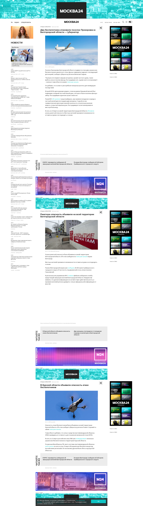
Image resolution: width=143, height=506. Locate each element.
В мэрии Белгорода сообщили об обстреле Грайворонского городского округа (88, 163)
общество (13, 220)
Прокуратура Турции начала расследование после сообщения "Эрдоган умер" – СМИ (19, 88)
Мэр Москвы (15, 47)
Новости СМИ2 (39, 197)
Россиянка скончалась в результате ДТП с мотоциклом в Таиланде (20, 161)
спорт (15, 189)
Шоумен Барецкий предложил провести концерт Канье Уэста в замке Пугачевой (21, 177)
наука (12, 243)
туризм (12, 270)
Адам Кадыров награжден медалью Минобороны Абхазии (20, 128)
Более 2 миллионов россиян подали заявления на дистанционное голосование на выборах (20, 249)
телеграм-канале (72, 82)
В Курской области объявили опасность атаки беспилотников (56, 332)
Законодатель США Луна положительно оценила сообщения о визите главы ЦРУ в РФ (21, 258)
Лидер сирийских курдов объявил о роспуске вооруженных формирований (21, 105)
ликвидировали (81, 439)
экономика (13, 196)
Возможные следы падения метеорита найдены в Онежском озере (21, 241)
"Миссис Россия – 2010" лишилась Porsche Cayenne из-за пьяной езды (20, 233)
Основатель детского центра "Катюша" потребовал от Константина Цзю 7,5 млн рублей (21, 186)
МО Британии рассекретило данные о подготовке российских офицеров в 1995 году (21, 113)
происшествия (14, 74)
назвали (70, 276)
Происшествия (55, 27)
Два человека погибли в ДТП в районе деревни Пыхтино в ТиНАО (21, 201)
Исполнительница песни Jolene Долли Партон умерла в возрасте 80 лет (21, 121)
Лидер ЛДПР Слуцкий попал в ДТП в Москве (20, 71)
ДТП (19, 74)
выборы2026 (19, 252)
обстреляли (56, 99)
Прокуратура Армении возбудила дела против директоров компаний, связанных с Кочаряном (21, 144)
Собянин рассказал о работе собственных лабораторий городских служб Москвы (22, 64)
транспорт (13, 212)
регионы (23, 172)
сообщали (71, 268)
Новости (16, 42)
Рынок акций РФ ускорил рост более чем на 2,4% (20, 193)
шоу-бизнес (13, 124)
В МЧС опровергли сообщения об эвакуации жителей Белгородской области (57, 163)
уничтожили (49, 446)
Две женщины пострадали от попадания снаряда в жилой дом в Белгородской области (88, 333)
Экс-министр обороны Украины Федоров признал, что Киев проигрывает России (19, 225)
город (22, 74)
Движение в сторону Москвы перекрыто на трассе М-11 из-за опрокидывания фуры (19, 169)
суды (12, 189)
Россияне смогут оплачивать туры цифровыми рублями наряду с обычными (20, 267)
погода (20, 139)
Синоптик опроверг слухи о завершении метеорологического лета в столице (21, 217)
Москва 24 (71, 22)
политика (13, 91)
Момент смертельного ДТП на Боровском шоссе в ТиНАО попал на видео (20, 79)
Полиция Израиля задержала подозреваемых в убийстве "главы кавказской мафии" (20, 97)
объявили (91, 111)
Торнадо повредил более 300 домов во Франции (21, 136)
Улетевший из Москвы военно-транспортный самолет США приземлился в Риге (19, 209)
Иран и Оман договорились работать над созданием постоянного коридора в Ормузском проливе (21, 153)
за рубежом (18, 91)
